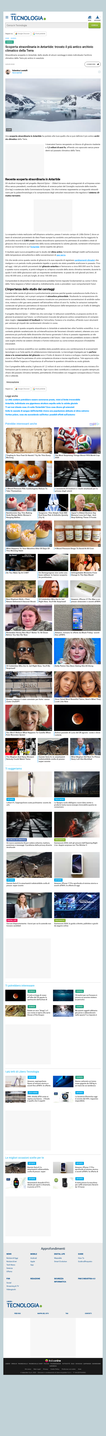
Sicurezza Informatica (60, 1280)
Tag (67, 1313)
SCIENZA (13, 38)
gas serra (61, 255)
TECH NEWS (59, 799)
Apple (32, 1261)
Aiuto (79, 1369)
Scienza (9, 1268)
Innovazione (12, 382)
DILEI (72, 1363)
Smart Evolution (60, 1261)
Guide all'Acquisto (85, 1261)
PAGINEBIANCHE (55, 1363)
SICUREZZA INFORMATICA (16, 840)
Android (33, 1258)
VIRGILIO (14, 1363)
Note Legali (37, 1369)
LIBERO (7, 1363)
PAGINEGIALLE (23, 1363)
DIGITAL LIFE (11, 920)
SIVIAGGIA (78, 1363)
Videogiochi (11, 1289)
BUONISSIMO (96, 1363)
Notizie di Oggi (12, 1258)
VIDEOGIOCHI (60, 840)
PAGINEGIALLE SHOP (36, 1363)
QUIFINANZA (87, 1363)
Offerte (9, 1271)
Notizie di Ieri (11, 1261)
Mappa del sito (43, 1313)
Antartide (35, 247)
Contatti (88, 1313)
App (32, 1265)
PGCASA (46, 1363)
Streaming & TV (12, 1286)
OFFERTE (10, 799)
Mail (89, 20)
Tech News (10, 1265)
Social (8, 1283)
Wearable (58, 1258)
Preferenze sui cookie (69, 1369)
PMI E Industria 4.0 (86, 1279)
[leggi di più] (99, 72)
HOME (7, 38)
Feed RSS (17, 1313)
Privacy (45, 1369)
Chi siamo (28, 1369)
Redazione (35, 1279)
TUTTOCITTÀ (66, 1363)
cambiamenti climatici (84, 260)
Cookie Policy (55, 1369)
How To (81, 1258)
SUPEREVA (53, 1366)
